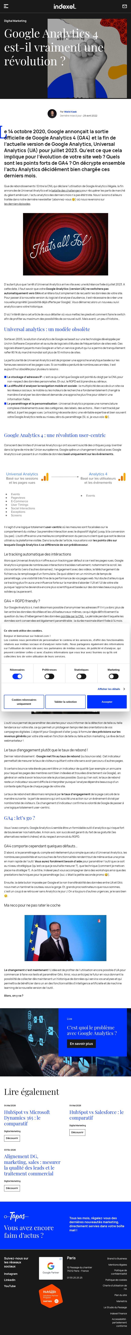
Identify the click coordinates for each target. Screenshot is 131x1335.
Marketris (122, 1301)
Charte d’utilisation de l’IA (115, 1287)
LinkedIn (9, 1280)
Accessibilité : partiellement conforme (119, 1322)
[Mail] (124, 6)
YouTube (10, 1286)
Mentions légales (117, 1264)
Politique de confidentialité (119, 1272)
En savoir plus (81, 1043)
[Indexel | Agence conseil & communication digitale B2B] (65, 6)
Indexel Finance (118, 1313)
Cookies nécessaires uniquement (24, 701)
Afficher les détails (109, 688)
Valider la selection (65, 701)
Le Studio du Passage (115, 1307)
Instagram (10, 1274)
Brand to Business (117, 1258)
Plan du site (120, 1295)
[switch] (49, 676)
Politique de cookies (116, 1279)
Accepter (107, 701)
